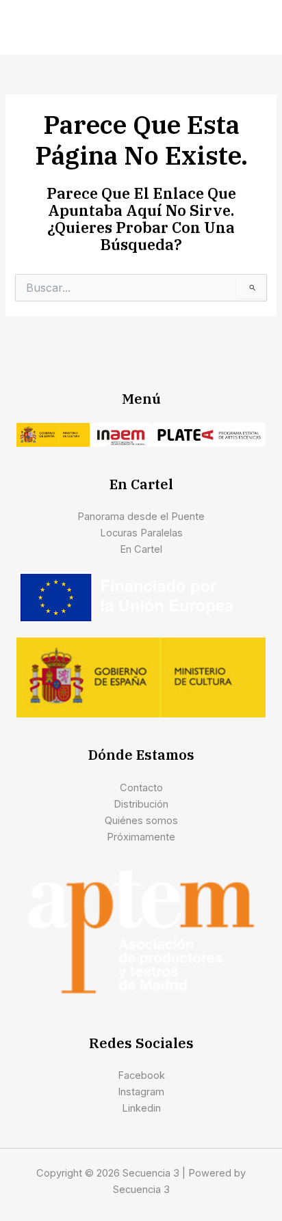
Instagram (141, 1092)
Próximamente (141, 837)
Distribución (141, 804)
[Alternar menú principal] (253, 27)
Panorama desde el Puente (141, 516)
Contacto (141, 788)
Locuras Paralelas (141, 533)
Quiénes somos (141, 820)
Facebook (141, 1075)
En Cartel (141, 549)
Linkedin (141, 1108)
